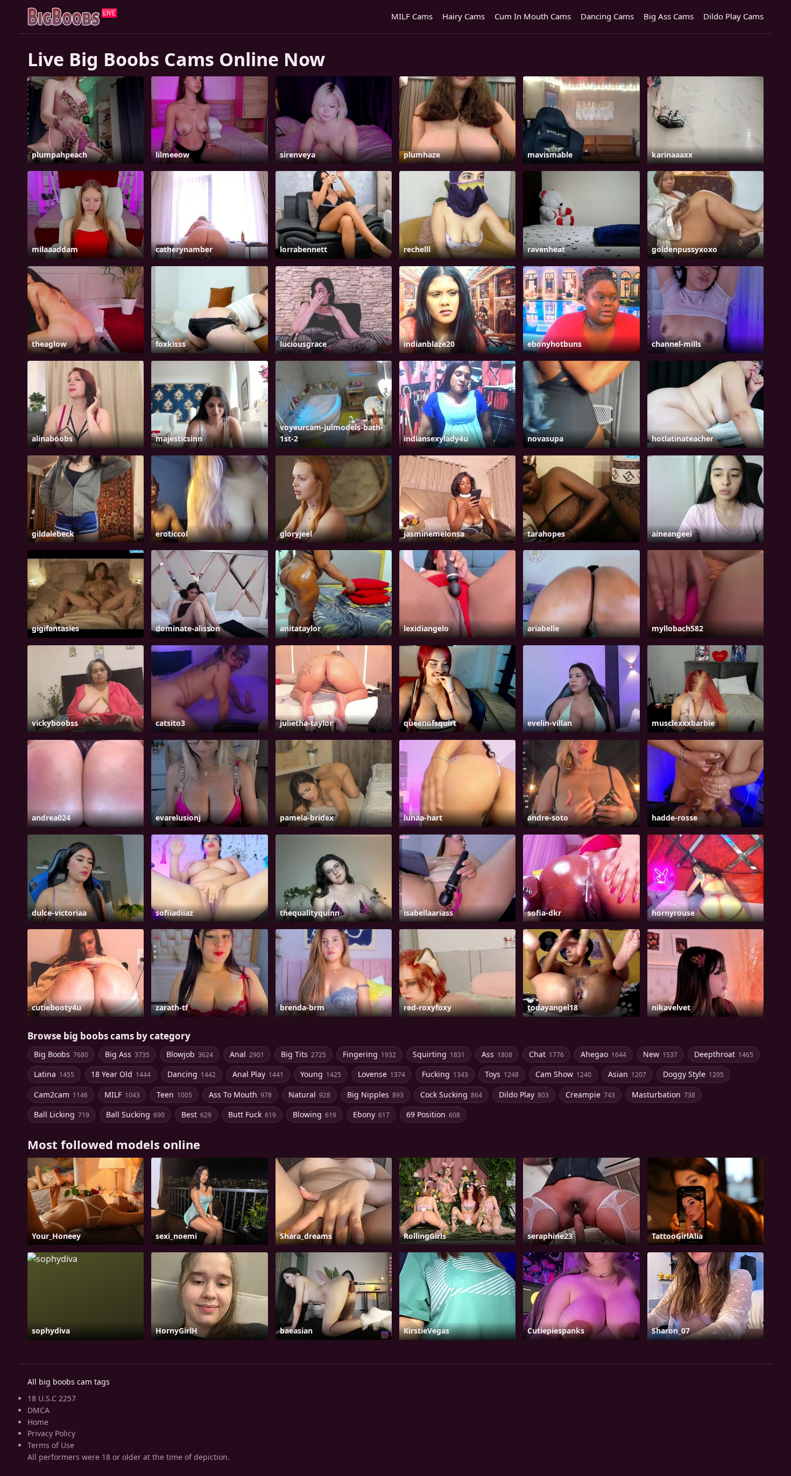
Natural (309, 1094)
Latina (54, 1074)
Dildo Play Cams (733, 16)
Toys (502, 1074)
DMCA (38, 1410)
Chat (546, 1054)
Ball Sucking (135, 1114)
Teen (174, 1094)
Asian (627, 1074)
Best (196, 1114)
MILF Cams (412, 16)
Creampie (590, 1094)
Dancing (191, 1074)
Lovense (381, 1074)
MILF (122, 1094)
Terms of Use (50, 1445)
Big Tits (303, 1054)
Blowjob (189, 1054)
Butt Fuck (252, 1114)
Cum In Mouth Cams (533, 16)
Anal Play (258, 1074)
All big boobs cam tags (68, 1382)
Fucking (445, 1074)
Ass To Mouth (240, 1094)
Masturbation (663, 1094)
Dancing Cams (607, 16)
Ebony (371, 1114)
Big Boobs (61, 1054)
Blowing (314, 1114)
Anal (247, 1054)
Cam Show (563, 1074)
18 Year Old (121, 1074)
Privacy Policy (51, 1433)
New (660, 1054)
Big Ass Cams (669, 16)
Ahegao (603, 1054)
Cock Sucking (451, 1094)
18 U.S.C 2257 (51, 1398)
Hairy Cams (463, 16)
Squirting (439, 1054)
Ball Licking (61, 1114)
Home (37, 1422)
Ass (497, 1054)
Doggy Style (693, 1074)
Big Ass (127, 1054)
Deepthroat (723, 1054)
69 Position (433, 1114)
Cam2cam (61, 1094)
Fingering (369, 1054)
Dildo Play (524, 1094)
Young (320, 1074)
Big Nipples (375, 1094)
